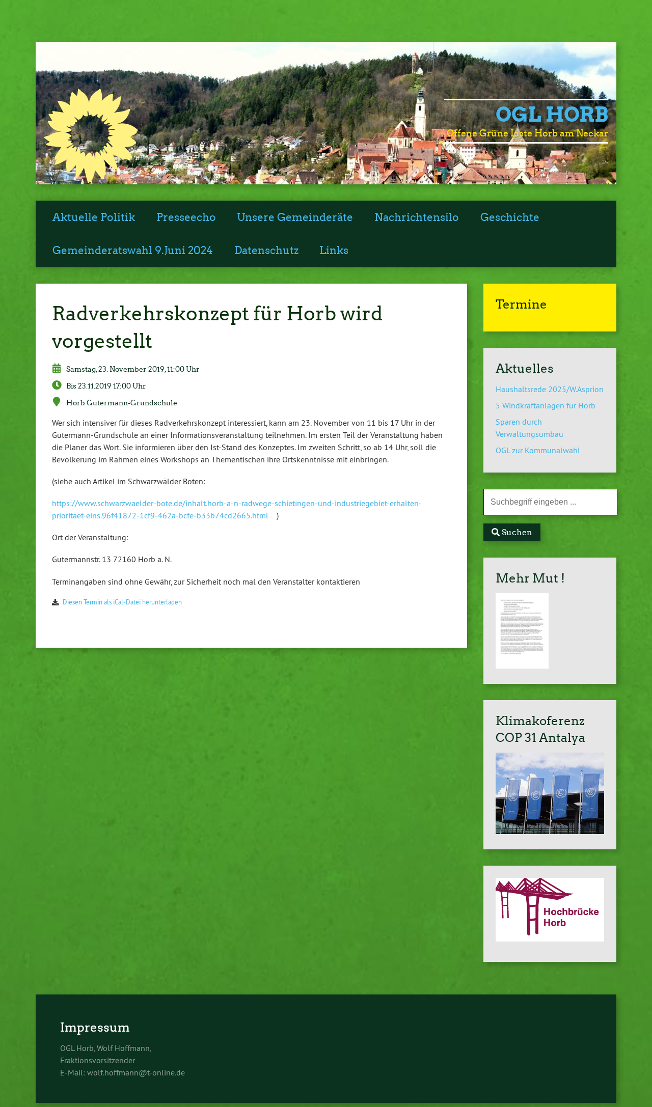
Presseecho (186, 217)
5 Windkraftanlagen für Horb (545, 405)
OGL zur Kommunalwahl (538, 450)
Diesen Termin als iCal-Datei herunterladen (122, 602)
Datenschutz (266, 250)
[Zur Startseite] (91, 180)
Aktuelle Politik (93, 217)
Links (333, 250)
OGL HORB (552, 114)
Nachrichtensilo (416, 217)
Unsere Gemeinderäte (295, 217)
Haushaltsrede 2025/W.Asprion (550, 389)
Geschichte (509, 217)
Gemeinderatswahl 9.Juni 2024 (132, 250)
